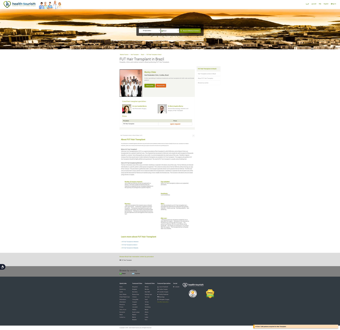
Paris (146, 319)
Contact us (122, 317)
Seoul (146, 299)
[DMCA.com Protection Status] (210, 293)
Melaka (147, 286)
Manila (134, 317)
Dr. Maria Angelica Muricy (175, 106)
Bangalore (135, 286)
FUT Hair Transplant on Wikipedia (130, 248)
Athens (146, 312)
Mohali (146, 309)
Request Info (161, 85)
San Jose (147, 297)
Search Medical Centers (191, 31)
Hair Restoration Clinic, (151, 75)
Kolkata (134, 309)
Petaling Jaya (148, 294)
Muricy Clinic (150, 72)
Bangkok (134, 289)
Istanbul (134, 304)
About (121, 314)
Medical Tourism (124, 54)
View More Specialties (163, 302)
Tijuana (147, 304)
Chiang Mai (135, 299)
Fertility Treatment (163, 294)
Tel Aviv (147, 302)
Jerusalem (135, 307)
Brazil (142, 54)
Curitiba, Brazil (164, 75)
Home (121, 286)
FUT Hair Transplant (126, 260)
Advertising (123, 289)
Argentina (137, 273)
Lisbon (146, 317)
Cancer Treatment (163, 286)
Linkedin (177, 286)
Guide (121, 292)
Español (326, 4)
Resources (122, 304)
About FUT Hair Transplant (205, 78)
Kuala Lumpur (136, 312)
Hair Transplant (135, 54)
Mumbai (147, 289)
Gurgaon (134, 302)
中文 (320, 4)
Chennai (134, 297)
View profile (149, 85)
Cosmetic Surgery (163, 292)
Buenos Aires (135, 294)
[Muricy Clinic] (131, 83)
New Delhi (147, 292)
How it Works (123, 294)
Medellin (134, 319)
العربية (307, 4)
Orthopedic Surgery (164, 299)
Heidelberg (148, 307)
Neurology (162, 297)
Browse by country (203, 82)
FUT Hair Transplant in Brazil (154, 54)
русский (314, 4)
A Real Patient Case (125, 297)
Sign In (334, 4)
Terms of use (123, 309)
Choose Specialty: (144, 27)
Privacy (121, 307)
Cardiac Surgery (163, 289)
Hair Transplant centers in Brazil (207, 73)
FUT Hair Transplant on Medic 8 (129, 244)
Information (123, 302)
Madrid (134, 314)
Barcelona (135, 292)
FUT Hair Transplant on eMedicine (130, 241)
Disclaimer (122, 312)
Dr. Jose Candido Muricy (139, 106)
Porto (146, 314)
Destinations (123, 299)
